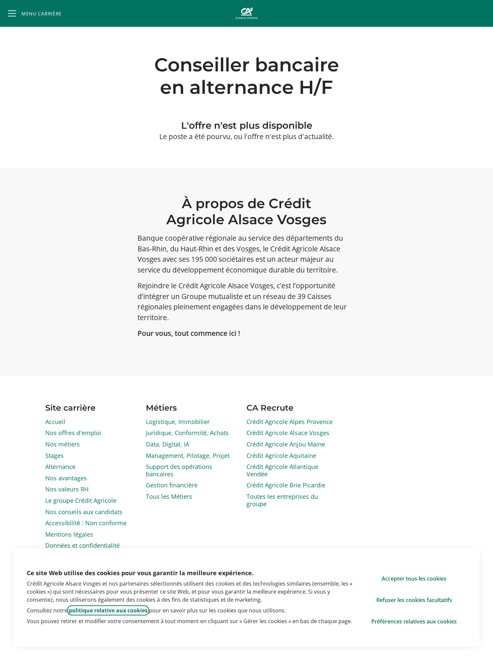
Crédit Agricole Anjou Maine (285, 444)
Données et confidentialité (82, 545)
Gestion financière (172, 485)
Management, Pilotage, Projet (187, 456)
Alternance (60, 467)
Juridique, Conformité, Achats (187, 433)
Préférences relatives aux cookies (414, 621)
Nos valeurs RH (67, 489)
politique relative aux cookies (108, 610)
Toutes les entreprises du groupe (282, 500)
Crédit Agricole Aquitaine (281, 456)
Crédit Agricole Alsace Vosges (287, 433)
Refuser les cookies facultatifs (414, 600)
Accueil (55, 422)
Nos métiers (62, 444)
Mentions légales (69, 534)
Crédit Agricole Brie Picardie (285, 485)
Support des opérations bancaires (179, 470)
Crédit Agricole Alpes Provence (289, 422)
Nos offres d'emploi (73, 433)
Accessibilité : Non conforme (85, 523)
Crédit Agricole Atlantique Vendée (282, 470)
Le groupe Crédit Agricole (80, 500)
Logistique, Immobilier (178, 422)
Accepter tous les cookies (414, 578)
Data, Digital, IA (167, 444)
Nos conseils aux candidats (83, 512)
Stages (54, 456)
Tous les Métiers (169, 496)
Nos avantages (66, 478)
